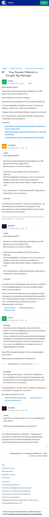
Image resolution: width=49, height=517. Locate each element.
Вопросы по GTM (10, 310)
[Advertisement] (24, 12)
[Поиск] (37, 3)
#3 (26, 320)
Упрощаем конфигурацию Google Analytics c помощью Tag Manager (26, 133)
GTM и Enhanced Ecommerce (13, 400)
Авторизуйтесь (16, 453)
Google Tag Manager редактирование (16, 397)
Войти (44, 2)
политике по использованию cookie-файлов (25, 514)
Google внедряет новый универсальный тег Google (24, 137)
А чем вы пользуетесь (36, 397)
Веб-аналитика (7, 471)
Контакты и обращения (10, 497)
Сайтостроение (16, 68)
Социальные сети (8, 468)
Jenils (10, 81)
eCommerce (6, 477)
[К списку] (7, 72)
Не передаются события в (27, 307)
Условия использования (10, 485)
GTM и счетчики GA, (11, 307)
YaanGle (11, 225)
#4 (26, 410)
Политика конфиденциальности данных (16, 488)
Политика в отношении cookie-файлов (16, 491)
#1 (26, 148)
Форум (4, 68)
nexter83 (11, 145)
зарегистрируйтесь (33, 453)
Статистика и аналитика (34, 68)
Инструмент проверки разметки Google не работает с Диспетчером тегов (25, 127)
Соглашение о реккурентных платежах (16, 494)
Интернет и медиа (8, 474)
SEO (3, 465)
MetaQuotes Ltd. (16, 503)
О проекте (5, 482)
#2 (26, 228)
